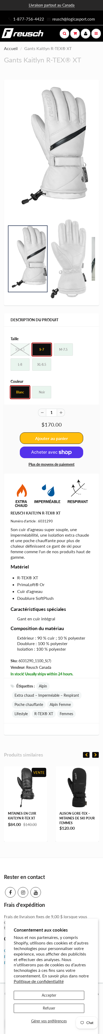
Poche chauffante (29, 704)
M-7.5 (63, 350)
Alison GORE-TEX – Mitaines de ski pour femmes (77, 818)
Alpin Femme (60, 704)
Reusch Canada (38, 667)
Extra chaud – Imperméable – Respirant (47, 695)
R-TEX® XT (43, 713)
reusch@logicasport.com (73, 19)
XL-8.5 (41, 365)
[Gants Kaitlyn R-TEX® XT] (51, 149)
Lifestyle (21, 713)
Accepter (49, 995)
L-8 (20, 365)
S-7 (41, 350)
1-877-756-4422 (28, 19)
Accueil (11, 48)
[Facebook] (10, 892)
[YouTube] (35, 892)
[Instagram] (23, 892)
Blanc (20, 392)
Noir (42, 392)
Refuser (49, 1008)
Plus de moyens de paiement (51, 464)
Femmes (66, 713)
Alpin (43, 686)
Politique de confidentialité (39, 981)
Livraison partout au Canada (51, 5)
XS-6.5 (20, 350)
